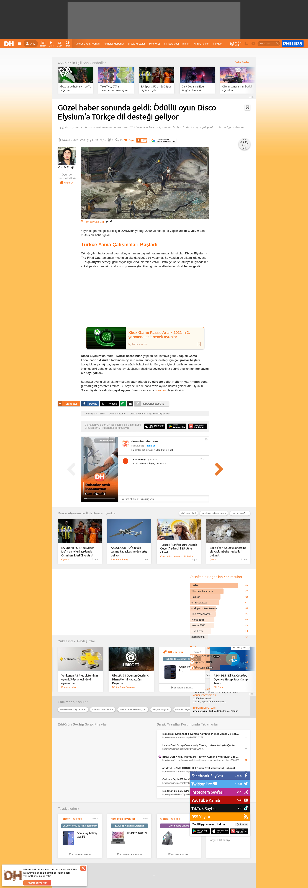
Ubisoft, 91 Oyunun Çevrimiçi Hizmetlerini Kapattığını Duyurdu (130, 679)
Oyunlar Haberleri (117, 413)
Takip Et (151, 446)
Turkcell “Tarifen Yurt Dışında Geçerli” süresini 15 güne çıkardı (178, 548)
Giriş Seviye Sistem (179, 826)
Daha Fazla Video (105, 440)
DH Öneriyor (175, 651)
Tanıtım (243, 824)
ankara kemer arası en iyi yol (132, 709)
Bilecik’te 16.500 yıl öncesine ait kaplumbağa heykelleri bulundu (228, 551)
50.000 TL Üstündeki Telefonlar (182, 659)
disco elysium (200, 711)
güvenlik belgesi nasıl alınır (188, 709)
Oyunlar (64, 63)
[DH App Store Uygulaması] (220, 831)
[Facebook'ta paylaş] (111, 221)
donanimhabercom (144, 441)
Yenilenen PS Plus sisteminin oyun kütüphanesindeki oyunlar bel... (79, 679)
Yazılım (101, 413)
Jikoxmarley (138, 459)
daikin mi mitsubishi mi (102, 709)
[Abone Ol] (66, 182)
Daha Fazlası (242, 62)
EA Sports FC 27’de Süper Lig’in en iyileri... (156, 88)
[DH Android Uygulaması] (201, 831)
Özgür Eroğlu (66, 167)
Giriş (32, 43)
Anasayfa (90, 413)
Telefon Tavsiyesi (72, 818)
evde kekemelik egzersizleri (73, 709)
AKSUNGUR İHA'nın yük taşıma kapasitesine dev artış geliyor (129, 551)
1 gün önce (152, 459)
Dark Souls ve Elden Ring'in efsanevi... (193, 88)
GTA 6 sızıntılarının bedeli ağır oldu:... (237, 88)
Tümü (196, 652)
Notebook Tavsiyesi (123, 818)
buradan (160, 390)
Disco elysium (69, 513)
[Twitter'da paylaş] (107, 221)
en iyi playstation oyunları (214, 513)
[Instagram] (125, 443)
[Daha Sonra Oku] (247, 107)
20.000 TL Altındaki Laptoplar (129, 826)
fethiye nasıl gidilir (160, 709)
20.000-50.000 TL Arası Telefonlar (80, 826)
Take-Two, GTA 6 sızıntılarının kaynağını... (115, 88)
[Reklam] (293, 43)
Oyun (132, 140)
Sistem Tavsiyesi (170, 818)
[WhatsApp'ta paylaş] (123, 403)
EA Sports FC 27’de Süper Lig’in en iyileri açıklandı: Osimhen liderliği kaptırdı (77, 551)
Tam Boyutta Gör (94, 221)
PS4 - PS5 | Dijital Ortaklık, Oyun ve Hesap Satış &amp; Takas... (231, 679)
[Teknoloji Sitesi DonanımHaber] (9, 43)
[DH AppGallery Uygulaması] (239, 831)
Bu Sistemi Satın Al (179, 854)
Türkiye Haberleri (217, 711)
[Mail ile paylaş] (130, 403)
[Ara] (277, 43)
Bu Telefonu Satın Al (183, 687)
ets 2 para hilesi (188, 513)
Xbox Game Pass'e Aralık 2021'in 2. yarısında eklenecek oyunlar (159, 335)
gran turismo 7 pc (240, 513)
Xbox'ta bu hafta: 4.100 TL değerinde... (75, 88)
